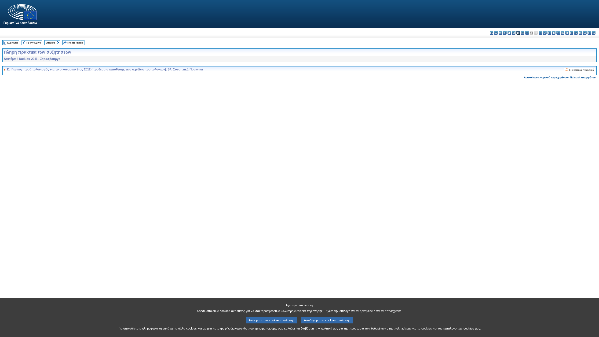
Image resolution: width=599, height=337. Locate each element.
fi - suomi (589, 33)
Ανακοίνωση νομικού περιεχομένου (546, 77)
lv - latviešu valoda (545, 33)
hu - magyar (553, 33)
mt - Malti (558, 33)
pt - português (571, 33)
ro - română (576, 33)
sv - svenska (593, 33)
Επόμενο (50, 42)
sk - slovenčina (580, 33)
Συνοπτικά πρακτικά (581, 70)
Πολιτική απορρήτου (582, 77)
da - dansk (505, 33)
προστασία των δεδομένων (367, 328)
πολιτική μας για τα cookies (413, 328)
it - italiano (540, 33)
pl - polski (567, 33)
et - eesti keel (513, 33)
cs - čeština (500, 33)
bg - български (491, 33)
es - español (496, 33)
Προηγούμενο (33, 42)
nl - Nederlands (562, 33)
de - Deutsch (509, 33)
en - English (522, 33)
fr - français (527, 33)
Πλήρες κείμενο (75, 42)
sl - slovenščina (585, 33)
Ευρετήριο (12, 42)
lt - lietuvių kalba (549, 33)
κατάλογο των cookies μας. (462, 328)
